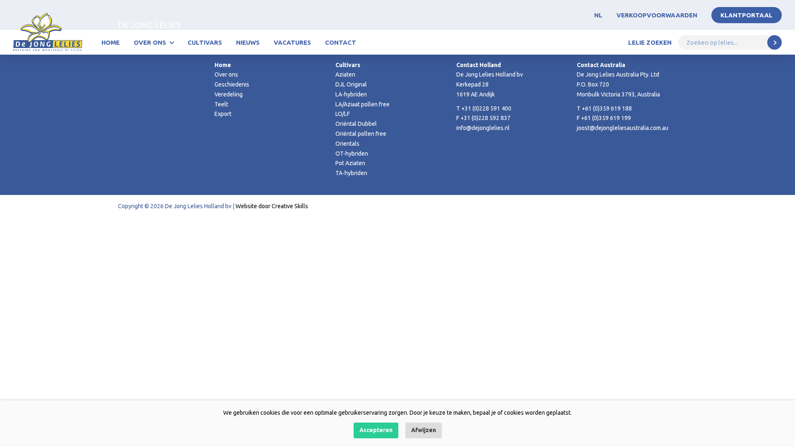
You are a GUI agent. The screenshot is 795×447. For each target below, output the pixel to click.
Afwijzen (423, 430)
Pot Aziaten (350, 163)
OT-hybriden (351, 153)
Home (110, 42)
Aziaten (345, 74)
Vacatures (292, 42)
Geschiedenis (231, 84)
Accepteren (376, 430)
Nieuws (248, 42)
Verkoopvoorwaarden (657, 15)
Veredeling (228, 94)
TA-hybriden (351, 173)
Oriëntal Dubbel (356, 123)
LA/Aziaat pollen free (362, 104)
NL (598, 15)
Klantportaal (746, 15)
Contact (340, 42)
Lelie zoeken (650, 42)
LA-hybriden (351, 94)
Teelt (221, 104)
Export (222, 114)
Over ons (150, 42)
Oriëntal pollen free (360, 133)
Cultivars (205, 42)
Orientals (347, 143)
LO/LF (342, 114)
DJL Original (351, 84)
